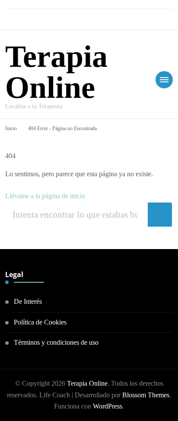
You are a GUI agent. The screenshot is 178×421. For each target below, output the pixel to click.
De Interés (28, 301)
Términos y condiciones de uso (56, 342)
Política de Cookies (40, 322)
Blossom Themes (145, 395)
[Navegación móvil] (164, 79)
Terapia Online (56, 72)
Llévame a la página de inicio (45, 196)
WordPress (107, 406)
